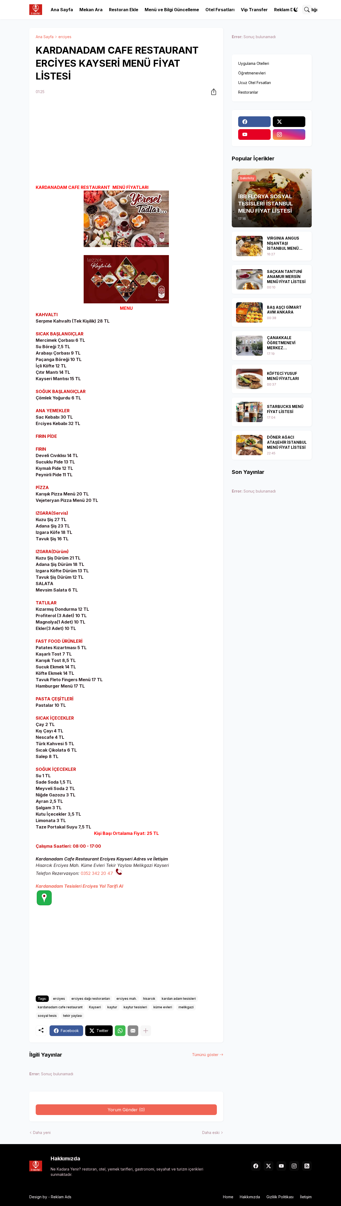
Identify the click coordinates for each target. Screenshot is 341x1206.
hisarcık (149, 999)
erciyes (64, 36)
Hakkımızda (250, 1197)
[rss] (307, 1166)
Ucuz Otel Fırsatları (254, 82)
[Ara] (307, 9)
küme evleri (162, 1007)
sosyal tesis (47, 1016)
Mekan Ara (91, 9)
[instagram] (289, 134)
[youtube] (254, 134)
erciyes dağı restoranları (90, 999)
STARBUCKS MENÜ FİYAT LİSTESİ (285, 409)
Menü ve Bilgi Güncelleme (172, 9)
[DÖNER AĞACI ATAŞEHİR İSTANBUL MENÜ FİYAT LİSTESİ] (249, 445)
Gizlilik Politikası (280, 1197)
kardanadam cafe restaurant (60, 1007)
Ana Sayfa (62, 9)
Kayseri (95, 1007)
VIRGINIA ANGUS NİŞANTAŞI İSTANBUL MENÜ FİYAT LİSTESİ (283, 243)
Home (228, 1197)
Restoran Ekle (123, 9)
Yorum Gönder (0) (126, 1109)
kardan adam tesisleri (179, 999)
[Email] (133, 1030)
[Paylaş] (212, 92)
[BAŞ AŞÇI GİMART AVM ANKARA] (249, 312)
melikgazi (186, 1007)
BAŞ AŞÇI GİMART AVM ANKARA (284, 310)
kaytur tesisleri (135, 1007)
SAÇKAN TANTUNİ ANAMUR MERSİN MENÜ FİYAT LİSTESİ (286, 276)
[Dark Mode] (296, 9)
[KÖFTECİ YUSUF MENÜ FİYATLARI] (249, 379)
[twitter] (289, 121)
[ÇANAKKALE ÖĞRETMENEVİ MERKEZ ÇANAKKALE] (249, 345)
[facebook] (254, 121)
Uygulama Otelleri (253, 63)
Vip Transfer (254, 9)
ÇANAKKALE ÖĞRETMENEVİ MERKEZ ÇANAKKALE (281, 343)
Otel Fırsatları (219, 9)
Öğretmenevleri (252, 73)
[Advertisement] (126, 140)
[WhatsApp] (120, 1030)
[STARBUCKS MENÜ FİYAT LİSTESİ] (249, 412)
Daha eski (211, 1132)
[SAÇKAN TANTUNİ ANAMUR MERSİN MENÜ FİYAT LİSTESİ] (249, 279)
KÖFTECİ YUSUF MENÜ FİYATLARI (283, 376)
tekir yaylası (72, 1016)
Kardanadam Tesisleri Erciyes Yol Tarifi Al (79, 886)
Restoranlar (248, 92)
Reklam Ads (61, 1197)
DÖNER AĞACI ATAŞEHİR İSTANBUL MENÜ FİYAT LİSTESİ (287, 442)
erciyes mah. (126, 999)
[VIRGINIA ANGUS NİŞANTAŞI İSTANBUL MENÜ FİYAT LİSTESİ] (249, 246)
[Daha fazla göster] (145, 1030)
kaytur (112, 1007)
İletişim (306, 1197)
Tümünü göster (205, 1054)
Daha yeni (42, 1132)
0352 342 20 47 (97, 873)
